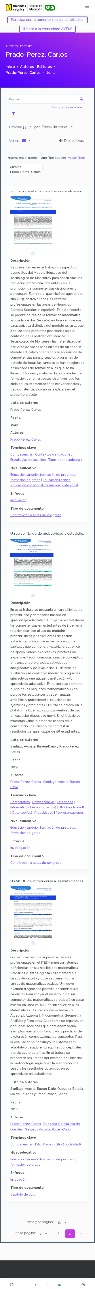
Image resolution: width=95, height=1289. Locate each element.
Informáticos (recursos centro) (33, 807)
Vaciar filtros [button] (77, 157)
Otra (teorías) (22, 812)
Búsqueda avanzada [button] (67, 107)
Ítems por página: (39, 1222)
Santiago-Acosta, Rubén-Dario (48, 1129)
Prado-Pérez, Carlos (25, 439)
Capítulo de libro (23, 1194)
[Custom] (12, 1284)
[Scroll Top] (83, 1284)
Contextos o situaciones (53, 454)
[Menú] (87, 8)
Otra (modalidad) (71, 807)
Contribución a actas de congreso (35, 515)
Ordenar (15, 127)
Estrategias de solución (28, 459)
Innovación (18, 500)
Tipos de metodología (65, 459)
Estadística (65, 802)
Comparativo (20, 802)
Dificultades (44, 1144)
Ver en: (15, 141)
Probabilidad (43, 812)
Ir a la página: (25, 1233)
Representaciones (70, 812)
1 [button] (70, 1233)
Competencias (21, 454)
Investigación (20, 848)
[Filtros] (14, 113)
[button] (58, 1233)
